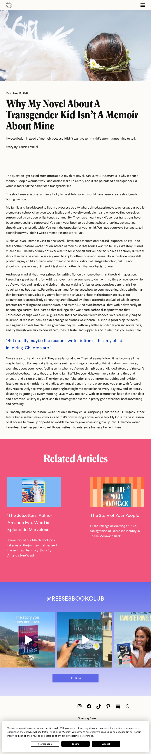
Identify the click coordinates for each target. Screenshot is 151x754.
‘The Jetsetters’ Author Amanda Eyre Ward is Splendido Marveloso (29, 522)
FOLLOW (75, 678)
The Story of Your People (114, 515)
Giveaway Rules (87, 718)
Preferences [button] (86, 736)
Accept (106, 744)
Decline (75, 744)
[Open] (27, 640)
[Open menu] (141, 5)
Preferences (45, 744)
